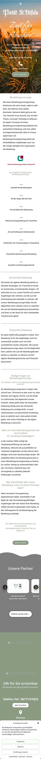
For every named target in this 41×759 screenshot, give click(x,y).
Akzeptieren (20, 741)
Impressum (29, 756)
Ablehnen (20, 747)
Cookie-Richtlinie (13, 756)
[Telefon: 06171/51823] (20, 63)
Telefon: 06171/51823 (20, 69)
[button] (38, 723)
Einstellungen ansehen (20, 752)
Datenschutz (22, 756)
